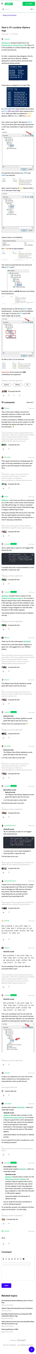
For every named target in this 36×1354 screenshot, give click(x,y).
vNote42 (7, 39)
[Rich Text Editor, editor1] (18, 1270)
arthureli (6, 1231)
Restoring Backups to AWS (10, 1329)
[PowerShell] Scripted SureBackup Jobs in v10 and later (17, 1301)
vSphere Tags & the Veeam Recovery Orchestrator (17, 1308)
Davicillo (6, 921)
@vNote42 (27, 641)
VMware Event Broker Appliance (12, 598)
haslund (6, 680)
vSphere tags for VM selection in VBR (14, 45)
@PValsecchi (6, 43)
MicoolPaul (7, 457)
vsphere (6, 385)
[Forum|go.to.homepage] (9, 4)
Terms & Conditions (9, 1345)
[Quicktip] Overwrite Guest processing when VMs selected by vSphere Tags (17, 1315)
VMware (17, 385)
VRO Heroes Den (6, 1311)
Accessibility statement (25, 1345)
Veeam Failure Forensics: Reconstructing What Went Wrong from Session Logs (18, 1323)
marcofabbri (8, 1104)
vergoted (7, 1073)
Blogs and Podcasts (9, 15)
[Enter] (3, 9)
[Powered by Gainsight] (18, 1340)
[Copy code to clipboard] (32, 554)
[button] (2, 4)
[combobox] (18, 9)
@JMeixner (5, 500)
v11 (27, 385)
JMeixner (6, 408)
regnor (6, 497)
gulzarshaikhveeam (10, 825)
